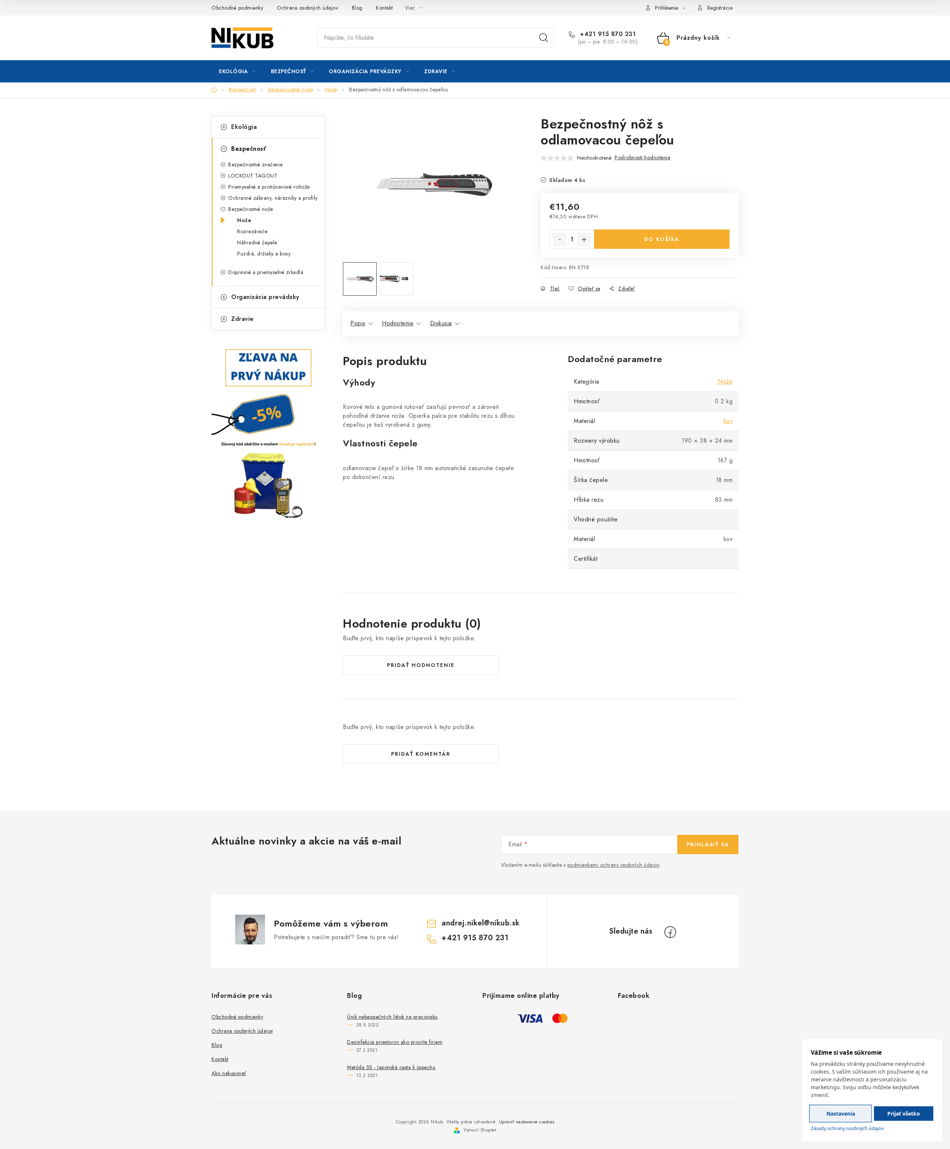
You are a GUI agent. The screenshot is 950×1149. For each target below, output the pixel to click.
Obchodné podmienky (237, 8)
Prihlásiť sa (708, 844)
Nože (244, 220)
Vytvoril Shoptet (479, 1130)
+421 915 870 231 (607, 34)
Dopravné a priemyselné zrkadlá (265, 272)
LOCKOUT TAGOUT (252, 175)
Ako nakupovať (229, 1073)
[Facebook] (670, 932)
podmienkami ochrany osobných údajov (613, 865)
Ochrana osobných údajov (307, 8)
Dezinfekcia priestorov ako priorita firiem (394, 1042)
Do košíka (661, 239)
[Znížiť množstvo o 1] (559, 239)
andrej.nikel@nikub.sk (481, 923)
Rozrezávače (252, 231)
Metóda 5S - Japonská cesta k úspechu (391, 1067)
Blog (357, 8)
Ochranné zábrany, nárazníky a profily (273, 198)
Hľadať (543, 38)
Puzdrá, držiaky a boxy (264, 253)
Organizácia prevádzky (265, 297)
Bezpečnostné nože (250, 209)
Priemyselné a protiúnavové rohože (269, 187)
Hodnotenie (397, 323)
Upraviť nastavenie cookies (526, 1122)
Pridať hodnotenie (421, 665)
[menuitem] (237, 71)
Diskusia (441, 323)
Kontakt (384, 8)
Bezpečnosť (248, 148)
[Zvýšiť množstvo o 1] (584, 239)
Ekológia (244, 127)
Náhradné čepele (257, 242)
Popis (358, 323)
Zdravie (242, 319)
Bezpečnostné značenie (255, 164)
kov (728, 421)
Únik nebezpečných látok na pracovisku (392, 1017)
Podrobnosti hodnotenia (642, 157)
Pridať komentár (421, 754)
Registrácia (720, 8)
